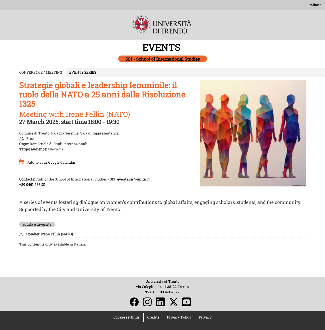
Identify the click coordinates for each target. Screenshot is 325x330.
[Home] (162, 27)
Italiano (314, 4)
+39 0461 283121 (32, 184)
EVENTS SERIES (82, 72)
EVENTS (162, 47)
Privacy (205, 317)
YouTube (186, 301)
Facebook (134, 301)
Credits (153, 317)
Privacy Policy (179, 317)
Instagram (147, 301)
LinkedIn (160, 301)
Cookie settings (126, 317)
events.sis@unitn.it (133, 179)
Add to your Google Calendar (51, 162)
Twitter (173, 301)
